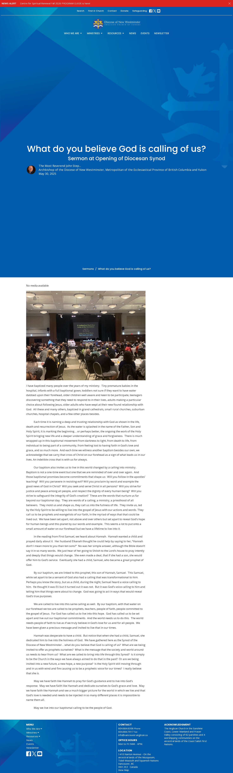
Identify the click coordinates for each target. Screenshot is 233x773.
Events (145, 33)
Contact (112, 10)
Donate (124, 10)
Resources (114, 33)
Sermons (88, 269)
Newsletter (161, 33)
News (132, 33)
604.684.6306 (125, 728)
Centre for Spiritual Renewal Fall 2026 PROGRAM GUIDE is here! (55, 3)
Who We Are (71, 33)
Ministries (93, 33)
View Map (123, 770)
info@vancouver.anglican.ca (133, 735)
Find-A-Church (96, 10)
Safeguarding (139, 10)
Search (80, 10)
